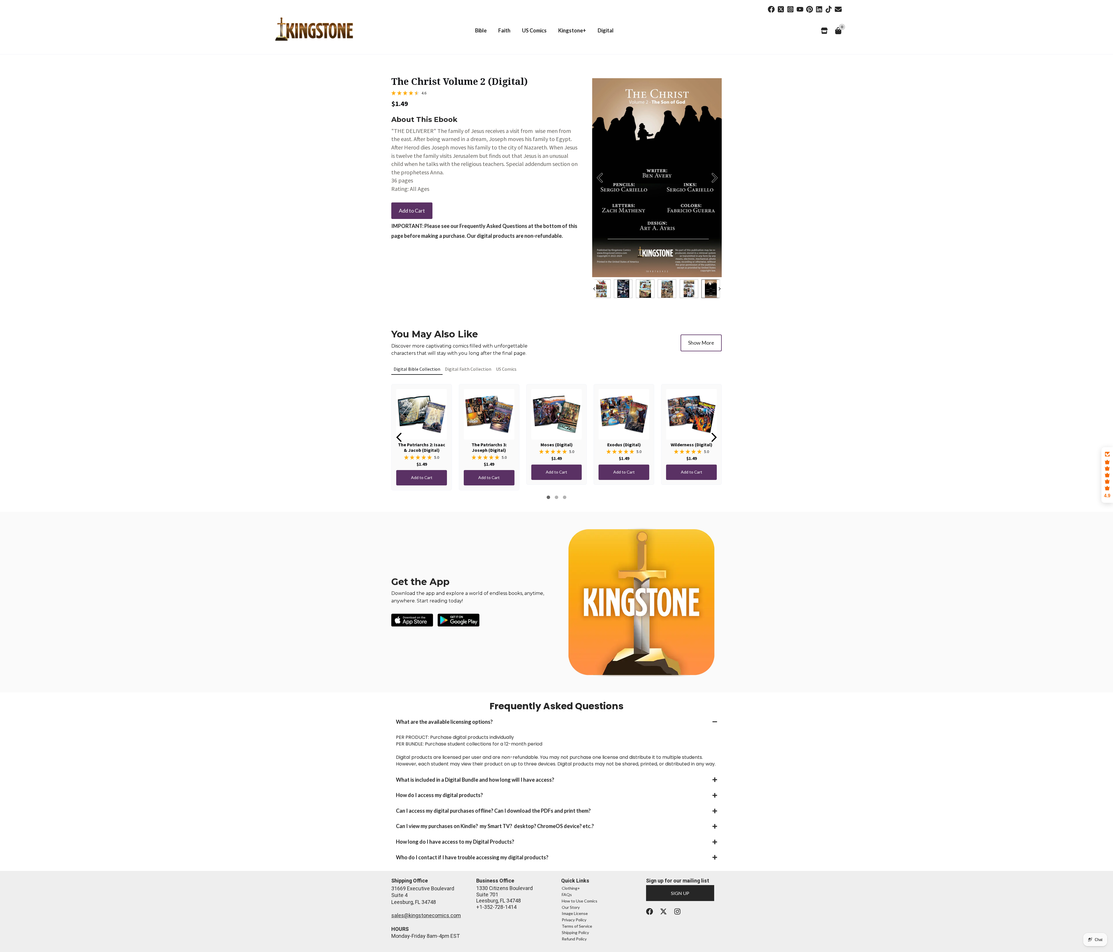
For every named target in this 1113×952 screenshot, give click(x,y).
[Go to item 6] (556, 497)
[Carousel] (657, 177)
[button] (556, 722)
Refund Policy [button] (574, 938)
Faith (504, 30)
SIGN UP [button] (680, 893)
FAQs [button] (567, 894)
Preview (599, 178)
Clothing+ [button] (571, 888)
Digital (606, 30)
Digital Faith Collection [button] (468, 369)
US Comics (534, 30)
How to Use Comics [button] (579, 900)
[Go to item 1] (548, 497)
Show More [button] (701, 342)
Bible (481, 30)
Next (714, 178)
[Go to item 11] (565, 497)
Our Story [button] (571, 907)
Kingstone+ (572, 30)
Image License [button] (575, 913)
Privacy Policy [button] (574, 919)
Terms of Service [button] (577, 926)
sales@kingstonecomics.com (426, 915)
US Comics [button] (506, 369)
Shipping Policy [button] (575, 932)
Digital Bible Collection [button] (417, 369)
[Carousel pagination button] (603, 288)
